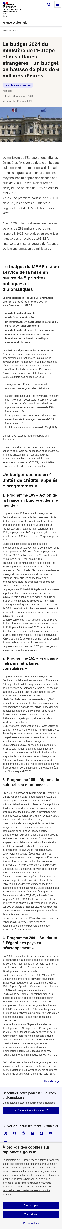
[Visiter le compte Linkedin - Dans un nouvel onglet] (6, 1142)
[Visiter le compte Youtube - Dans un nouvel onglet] (50, 1133)
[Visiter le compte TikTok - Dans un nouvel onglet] (41, 1133)
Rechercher (48, 4)
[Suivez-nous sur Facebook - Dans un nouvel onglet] (14, 1133)
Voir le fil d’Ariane (10, 30)
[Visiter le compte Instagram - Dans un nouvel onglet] (32, 1133)
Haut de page (51, 1081)
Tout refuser (31, 1214)
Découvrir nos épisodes (31, 1110)
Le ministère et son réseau (17, 85)
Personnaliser (31, 1223)
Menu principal (57, 4)
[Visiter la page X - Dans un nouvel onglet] (6, 1133)
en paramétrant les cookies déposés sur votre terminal (27, 1190)
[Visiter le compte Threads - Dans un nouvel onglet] (23, 1133)
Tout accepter (31, 1205)
